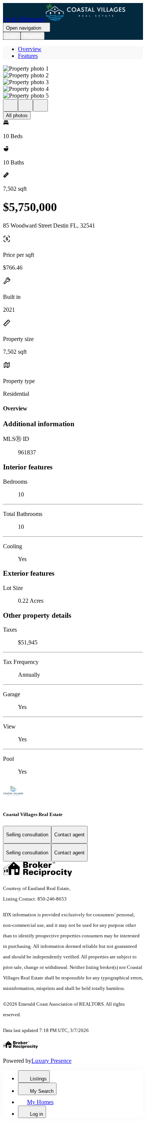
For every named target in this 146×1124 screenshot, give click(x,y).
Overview (30, 49)
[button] (73, 68)
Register (33, 36)
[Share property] (40, 105)
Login (12, 36)
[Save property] (25, 105)
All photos (17, 115)
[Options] (10, 105)
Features (28, 56)
